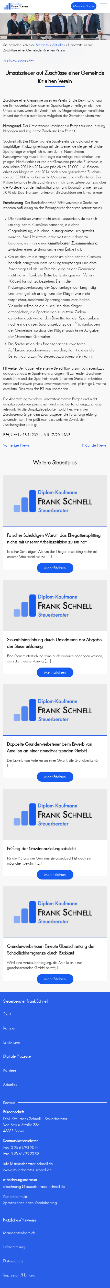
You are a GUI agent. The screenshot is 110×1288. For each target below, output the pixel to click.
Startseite (42, 45)
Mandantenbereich (19, 1232)
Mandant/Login (83, 6)
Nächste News (94, 445)
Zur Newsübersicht (18, 60)
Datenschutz (13, 1261)
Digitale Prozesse (17, 1056)
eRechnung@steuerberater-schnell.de (34, 1186)
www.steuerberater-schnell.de (27, 1169)
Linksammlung (14, 1246)
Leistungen (11, 1042)
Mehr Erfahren (55, 568)
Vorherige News (16, 445)
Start (7, 1014)
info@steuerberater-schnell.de (28, 1163)
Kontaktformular (16, 1196)
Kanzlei (9, 1028)
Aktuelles (10, 1084)
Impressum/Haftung (19, 1275)
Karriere (9, 1070)
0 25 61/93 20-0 (24, 1147)
